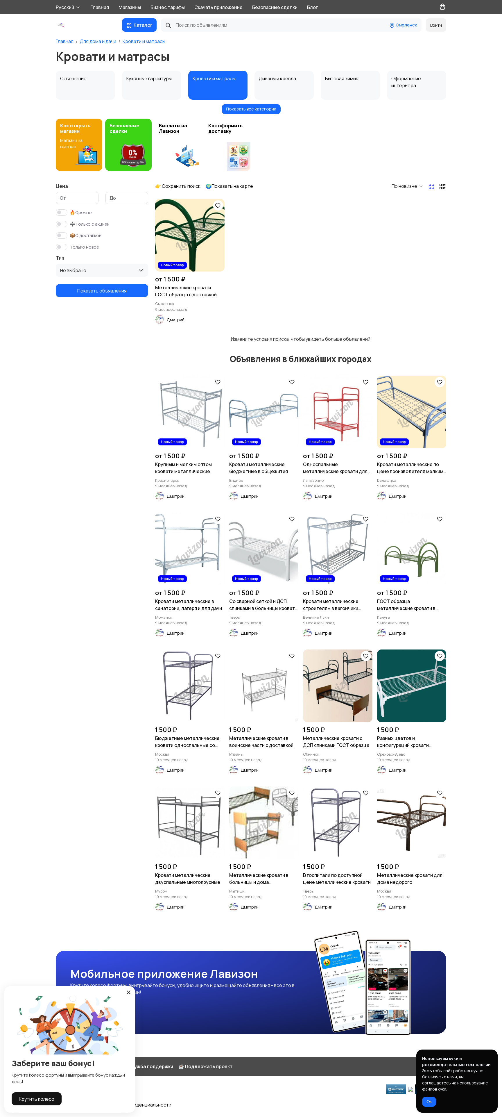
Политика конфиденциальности (135, 1105)
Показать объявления (102, 291)
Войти (436, 25)
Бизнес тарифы (167, 7)
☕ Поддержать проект (205, 1066)
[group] (79, 145)
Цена (62, 186)
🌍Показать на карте (229, 186)
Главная (99, 7)
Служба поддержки (150, 1066)
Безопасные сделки (274, 7)
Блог (312, 7)
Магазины (130, 7)
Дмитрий (175, 319)
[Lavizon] (61, 25)
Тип (60, 258)
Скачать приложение (218, 7)
